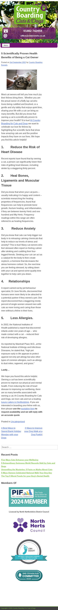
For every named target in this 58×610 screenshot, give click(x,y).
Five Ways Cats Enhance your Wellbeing (19, 460)
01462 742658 (32, 30)
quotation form (28, 409)
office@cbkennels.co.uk (33, 36)
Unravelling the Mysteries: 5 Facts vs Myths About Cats (26, 469)
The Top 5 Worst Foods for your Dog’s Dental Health (25, 476)
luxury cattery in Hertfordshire (15, 402)
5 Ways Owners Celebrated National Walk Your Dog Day (26, 473)
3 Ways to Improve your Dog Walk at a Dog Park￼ (33, 431)
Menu (6, 45)
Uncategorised (18, 421)
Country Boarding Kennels (30, 12)
